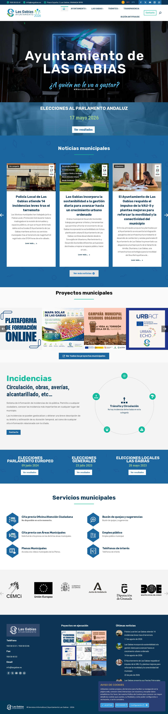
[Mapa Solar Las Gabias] (84, 638)
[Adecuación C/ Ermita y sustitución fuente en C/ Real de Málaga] (84, 668)
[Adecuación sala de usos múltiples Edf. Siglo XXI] (69, 668)
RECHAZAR (121, 705)
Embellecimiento (68, 170)
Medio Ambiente (68, 180)
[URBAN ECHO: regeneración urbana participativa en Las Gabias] (69, 653)
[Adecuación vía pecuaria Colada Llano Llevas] (99, 668)
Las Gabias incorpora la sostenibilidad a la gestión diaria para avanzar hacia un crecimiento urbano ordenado (84, 205)
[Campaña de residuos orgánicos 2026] (99, 638)
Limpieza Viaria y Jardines (72, 173)
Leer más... (30, 243)
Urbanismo (119, 166)
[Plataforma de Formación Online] (69, 638)
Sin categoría (14, 166)
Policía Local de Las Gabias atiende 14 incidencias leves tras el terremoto (140, 633)
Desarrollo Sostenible (70, 166)
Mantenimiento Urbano (70, 177)
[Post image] (21, 329)
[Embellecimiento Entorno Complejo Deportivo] (84, 653)
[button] (3, 329)
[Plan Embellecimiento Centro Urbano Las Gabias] (99, 653)
